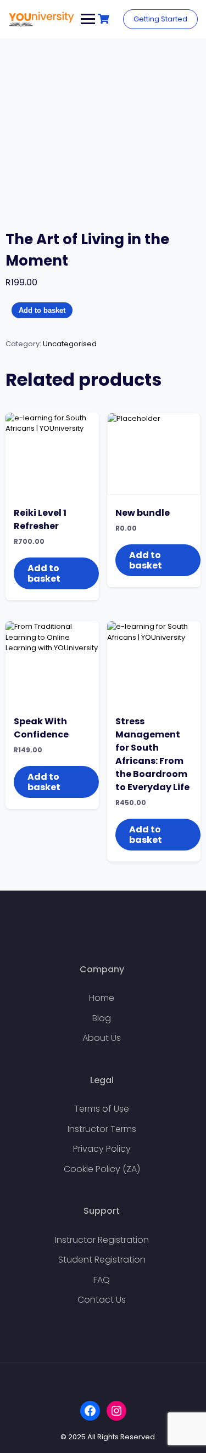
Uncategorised (70, 344)
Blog (101, 1018)
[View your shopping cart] (105, 19)
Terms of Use (101, 1108)
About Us (101, 1038)
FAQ (101, 1280)
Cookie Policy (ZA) (102, 1169)
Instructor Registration (102, 1240)
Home (101, 998)
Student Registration (102, 1259)
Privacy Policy (102, 1148)
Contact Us (101, 1299)
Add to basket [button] (43, 573)
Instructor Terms (102, 1129)
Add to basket (42, 310)
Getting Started (160, 19)
